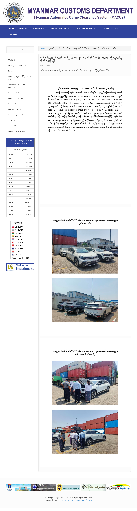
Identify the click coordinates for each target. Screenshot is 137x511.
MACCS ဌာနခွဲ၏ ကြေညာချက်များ (19, 78)
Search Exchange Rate (16, 131)
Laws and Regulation (59, 28)
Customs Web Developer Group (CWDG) (76, 500)
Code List (11, 120)
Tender (11, 71)
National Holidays (15, 126)
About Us (23, 28)
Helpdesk (13, 34)
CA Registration (110, 28)
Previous (4, 488)
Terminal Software (15, 93)
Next (132, 488)
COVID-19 (11, 60)
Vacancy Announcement (17, 65)
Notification (38, 28)
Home (11, 28)
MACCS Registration (86, 28)
